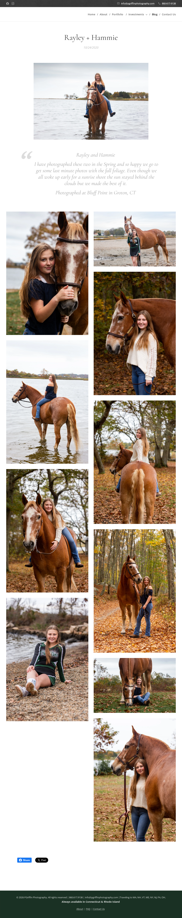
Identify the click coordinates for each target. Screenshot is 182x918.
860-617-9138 (169, 3)
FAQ (88, 909)
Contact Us (99, 909)
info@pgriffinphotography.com (137, 3)
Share (26, 860)
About (79, 909)
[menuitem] (92, 14)
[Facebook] (7, 4)
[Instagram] (13, 4)
